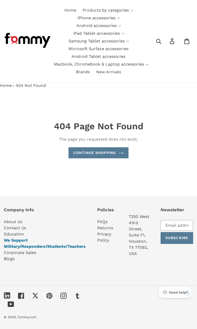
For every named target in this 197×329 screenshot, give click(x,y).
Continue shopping (94, 153)
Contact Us (15, 227)
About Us (13, 221)
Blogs (9, 258)
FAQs (102, 221)
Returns (105, 227)
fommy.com (27, 317)
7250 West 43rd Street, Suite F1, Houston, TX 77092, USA (139, 235)
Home (6, 85)
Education (14, 234)
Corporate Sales (20, 252)
